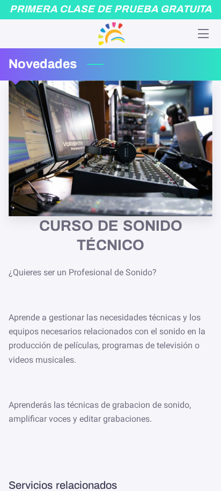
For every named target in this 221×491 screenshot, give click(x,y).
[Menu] (202, 33)
